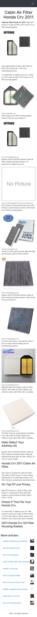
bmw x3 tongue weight (11, 575)
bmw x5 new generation (12, 603)
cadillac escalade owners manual (15, 589)
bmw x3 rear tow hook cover (14, 582)
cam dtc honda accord (11, 548)
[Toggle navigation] (32, 4)
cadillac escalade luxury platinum (15, 541)
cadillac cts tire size (10, 569)
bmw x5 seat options (11, 555)
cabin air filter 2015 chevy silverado (16, 562)
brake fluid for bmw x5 (11, 596)
